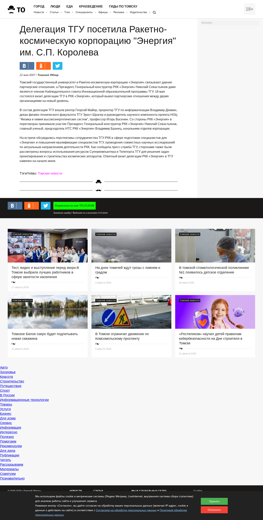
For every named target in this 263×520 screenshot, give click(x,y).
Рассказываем (11, 464)
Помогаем (8, 441)
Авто (4, 367)
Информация (10, 427)
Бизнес (5, 414)
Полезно (7, 437)
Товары (6, 404)
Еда (69, 6)
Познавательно (12, 478)
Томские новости (50, 173)
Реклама (118, 12)
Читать (5, 460)
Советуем (8, 474)
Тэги (67, 12)
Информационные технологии (24, 400)
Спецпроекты (84, 12)
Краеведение (91, 6)
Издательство (138, 12)
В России (7, 395)
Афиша (103, 12)
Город (39, 6)
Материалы (9, 469)
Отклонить (214, 509)
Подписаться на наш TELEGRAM (74, 205)
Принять (214, 501)
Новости (39, 12)
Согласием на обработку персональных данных (126, 510)
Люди (55, 6)
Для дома (8, 418)
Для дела (7, 451)
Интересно (8, 432)
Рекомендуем (11, 446)
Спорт (5, 391)
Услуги (5, 409)
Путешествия (10, 386)
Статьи (54, 12)
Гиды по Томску (123, 6)
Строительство (12, 381)
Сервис (6, 423)
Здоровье (8, 372)
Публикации (9, 455)
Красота (6, 377)
